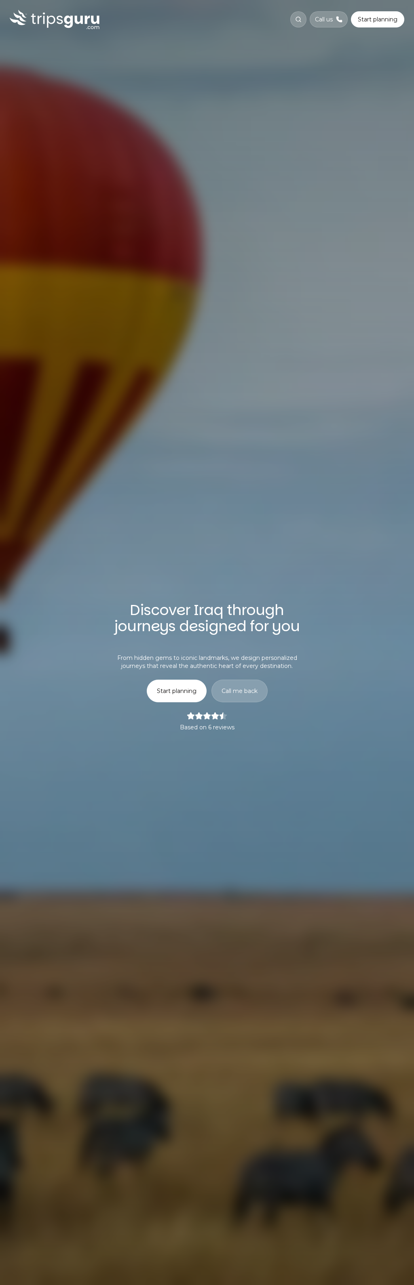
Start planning (377, 19)
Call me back (240, 691)
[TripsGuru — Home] (54, 19)
